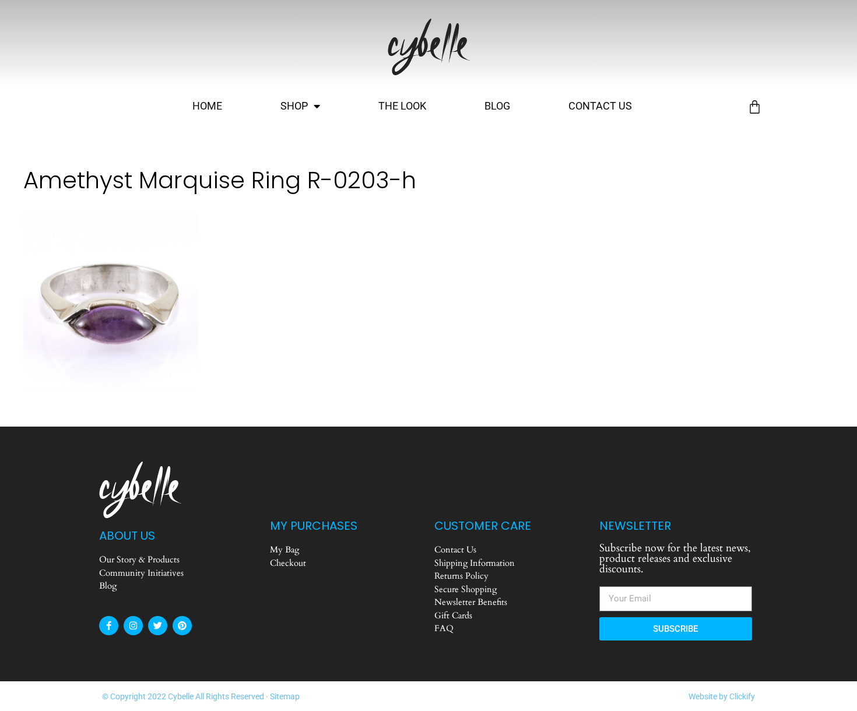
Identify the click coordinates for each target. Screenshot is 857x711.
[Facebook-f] (108, 625)
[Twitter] (157, 625)
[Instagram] (133, 625)
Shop (294, 106)
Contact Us (600, 106)
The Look (402, 106)
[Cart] (754, 107)
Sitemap (285, 696)
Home (207, 106)
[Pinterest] (182, 625)
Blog (497, 106)
